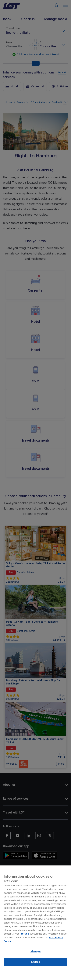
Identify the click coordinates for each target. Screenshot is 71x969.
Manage (35, 951)
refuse (25, 933)
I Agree (35, 961)
